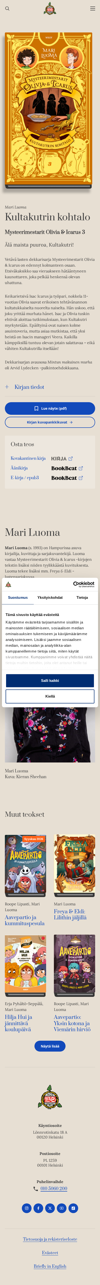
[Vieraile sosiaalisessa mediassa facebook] (38, 1208)
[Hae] (7, 8)
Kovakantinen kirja (28, 459)
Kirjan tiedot (29, 387)
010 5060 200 (54, 1189)
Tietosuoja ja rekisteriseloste (50, 1239)
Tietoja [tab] (82, 597)
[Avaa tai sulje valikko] (93, 8)
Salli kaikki (50, 680)
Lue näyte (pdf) (54, 410)
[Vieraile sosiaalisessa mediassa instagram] (27, 1208)
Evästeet (50, 1253)
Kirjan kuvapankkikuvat (47, 422)
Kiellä (50, 696)
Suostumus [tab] (18, 597)
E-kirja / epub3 (25, 479)
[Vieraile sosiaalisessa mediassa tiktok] (73, 1208)
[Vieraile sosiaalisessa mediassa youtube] (62, 1208)
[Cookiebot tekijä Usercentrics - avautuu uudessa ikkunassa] (73, 584)
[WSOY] (50, 8)
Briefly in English (50, 1266)
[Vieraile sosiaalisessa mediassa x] (50, 1208)
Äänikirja (19, 469)
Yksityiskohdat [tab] (50, 597)
